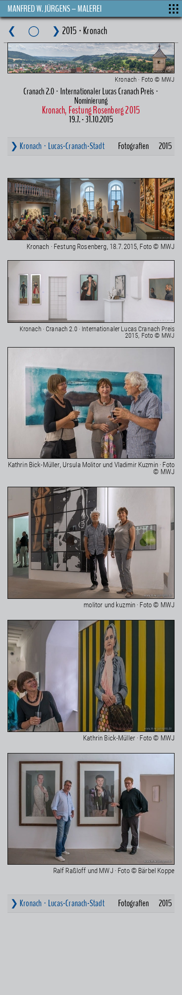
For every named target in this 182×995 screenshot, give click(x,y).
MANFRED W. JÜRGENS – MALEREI (54, 8)
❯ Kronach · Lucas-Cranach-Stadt (57, 146)
